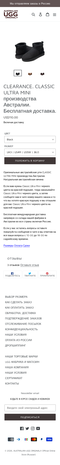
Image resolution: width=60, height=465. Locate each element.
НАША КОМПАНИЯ (17, 367)
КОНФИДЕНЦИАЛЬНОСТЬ (21, 329)
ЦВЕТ (7, 133)
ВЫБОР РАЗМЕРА (16, 296)
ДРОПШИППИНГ (15, 345)
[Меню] (54, 14)
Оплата (18, 245)
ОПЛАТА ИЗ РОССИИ (18, 340)
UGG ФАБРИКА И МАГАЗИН (22, 361)
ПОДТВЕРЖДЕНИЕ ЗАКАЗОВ (23, 318)
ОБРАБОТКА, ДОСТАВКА (20, 313)
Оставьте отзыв (29, 265)
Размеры (8, 245)
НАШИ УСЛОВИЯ (16, 334)
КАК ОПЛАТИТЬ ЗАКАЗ (19, 307)
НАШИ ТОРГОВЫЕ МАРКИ (21, 356)
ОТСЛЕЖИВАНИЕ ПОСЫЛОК (23, 323)
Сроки (26, 245)
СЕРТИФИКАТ (13, 378)
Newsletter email (30, 393)
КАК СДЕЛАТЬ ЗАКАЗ (18, 302)
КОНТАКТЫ (12, 383)
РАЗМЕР (8, 146)
